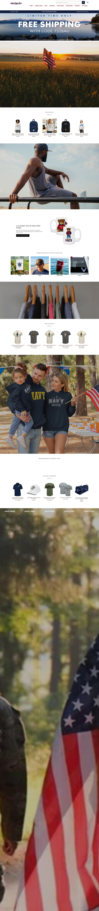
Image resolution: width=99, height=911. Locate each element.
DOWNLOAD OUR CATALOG (82, 11)
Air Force (52, 5)
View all (49, 114)
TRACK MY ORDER (14, 11)
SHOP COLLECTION (22, 235)
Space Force (69, 5)
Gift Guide (84, 5)
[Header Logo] (16, 3)
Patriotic (77, 5)
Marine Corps (39, 5)
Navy (46, 5)
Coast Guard (60, 5)
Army (31, 5)
